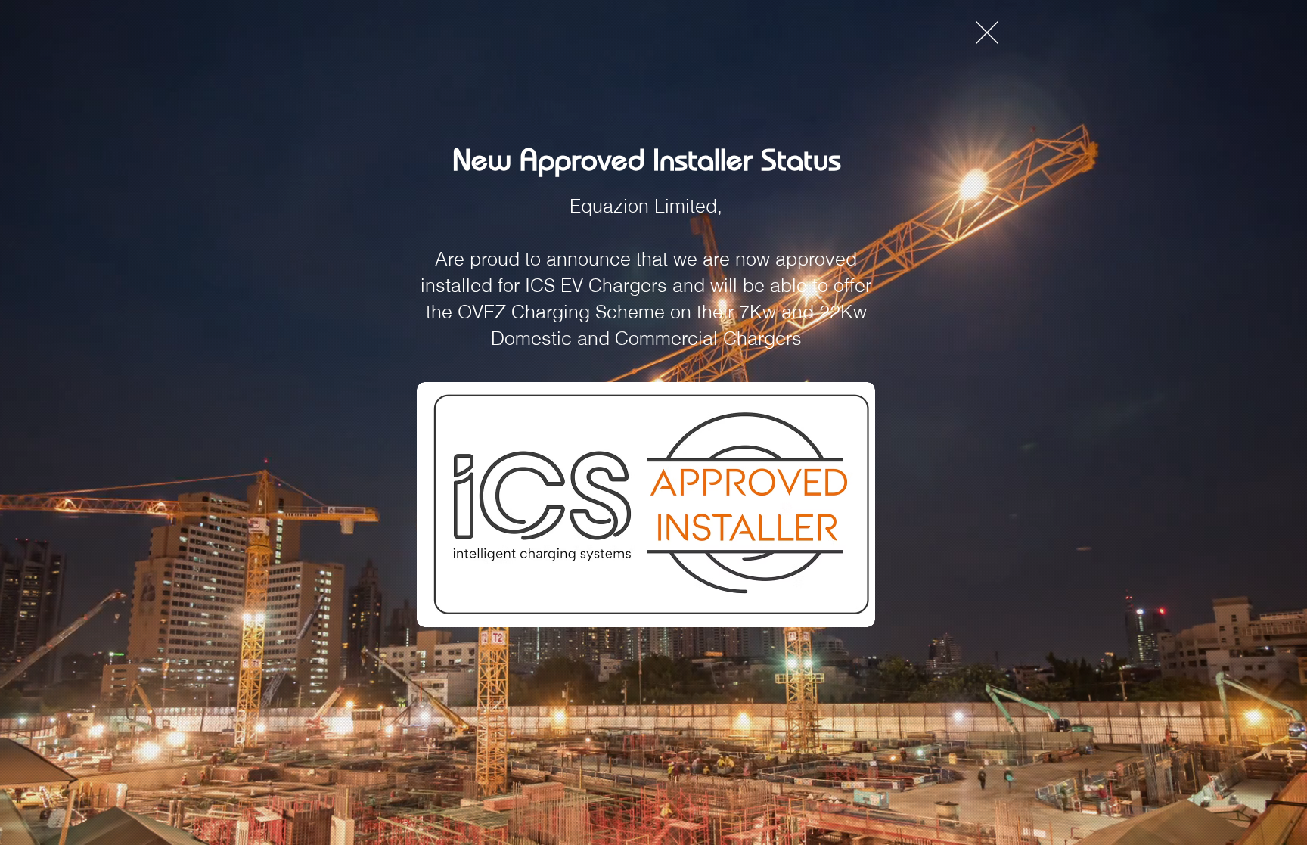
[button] (987, 32)
